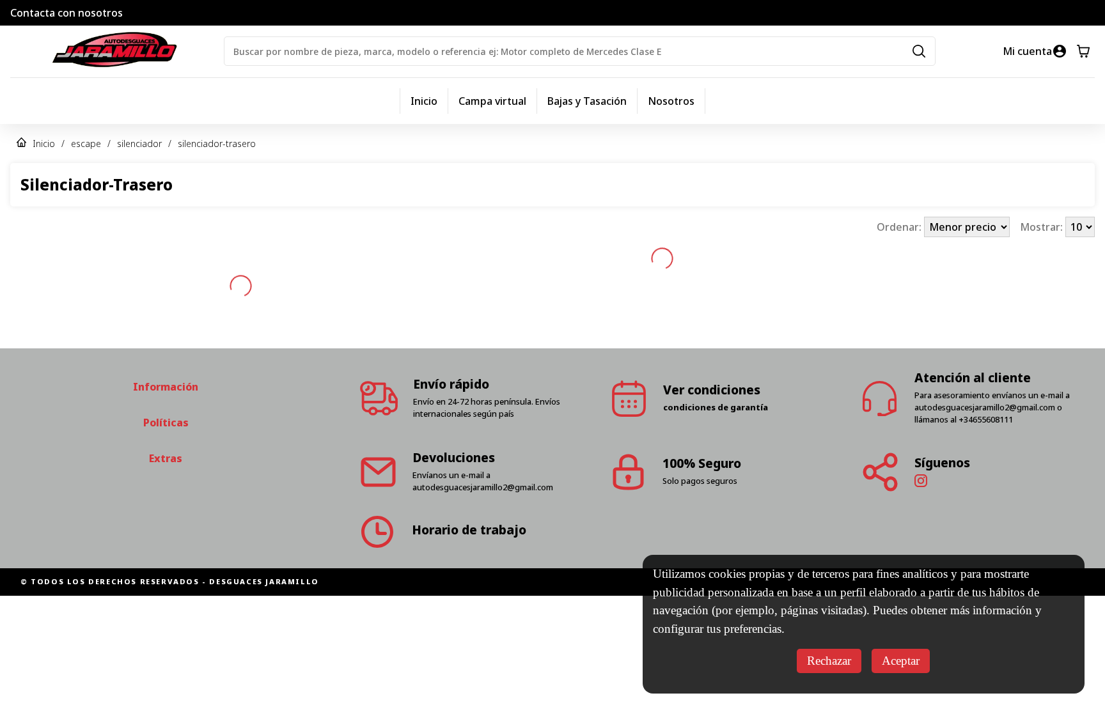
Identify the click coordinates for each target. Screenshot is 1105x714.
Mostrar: (1042, 227)
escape (86, 143)
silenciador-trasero (217, 143)
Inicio (424, 101)
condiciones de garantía (715, 407)
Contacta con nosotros (66, 13)
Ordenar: (900, 227)
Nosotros (671, 101)
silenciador (139, 143)
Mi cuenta (1027, 51)
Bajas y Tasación (587, 101)
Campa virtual (492, 101)
